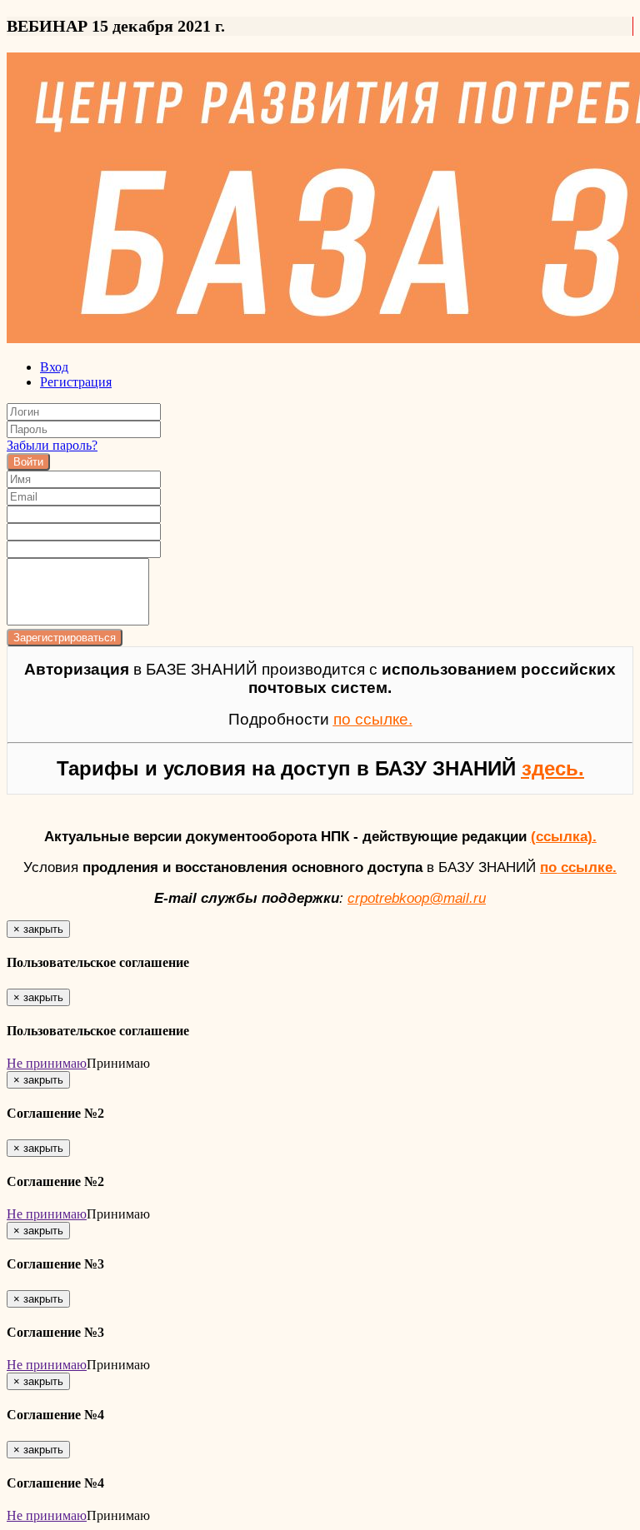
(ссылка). (564, 836)
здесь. (553, 768)
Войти (28, 462)
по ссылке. (578, 867)
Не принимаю (47, 1063)
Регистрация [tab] (76, 382)
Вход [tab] (54, 367)
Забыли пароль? (52, 445)
